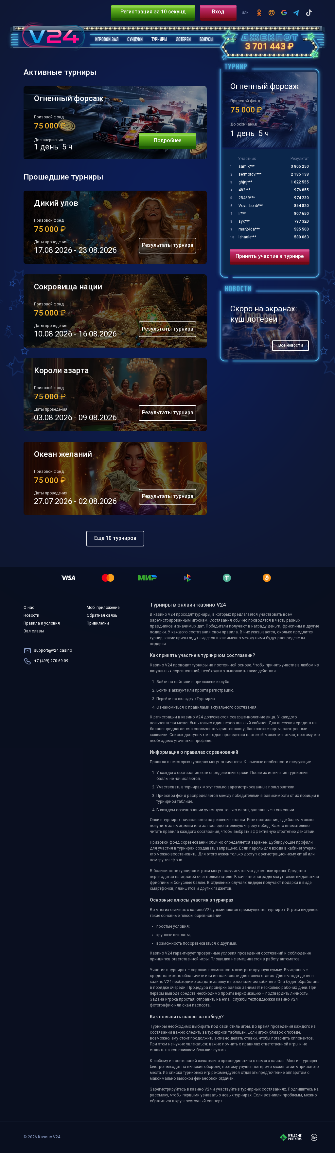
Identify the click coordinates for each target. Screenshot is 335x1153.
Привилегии (98, 624)
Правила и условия (42, 624)
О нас (29, 608)
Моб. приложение (103, 608)
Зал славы (34, 631)
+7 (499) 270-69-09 (51, 661)
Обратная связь (102, 616)
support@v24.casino (53, 651)
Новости (31, 616)
